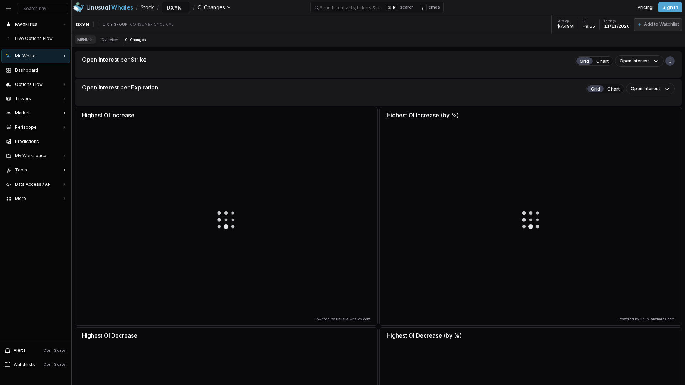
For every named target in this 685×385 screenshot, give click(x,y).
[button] (658, 24)
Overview (109, 39)
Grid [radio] (584, 61)
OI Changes (135, 39)
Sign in (670, 7)
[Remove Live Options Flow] (65, 38)
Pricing (645, 7)
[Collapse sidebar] (8, 8)
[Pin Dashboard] (63, 70)
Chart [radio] (602, 61)
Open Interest (634, 60)
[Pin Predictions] (63, 141)
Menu (83, 39)
